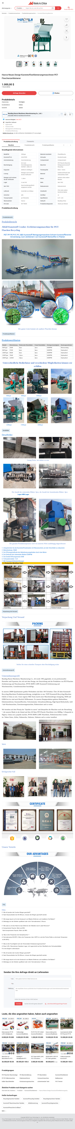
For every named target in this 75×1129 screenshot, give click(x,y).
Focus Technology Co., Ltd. (36, 1117)
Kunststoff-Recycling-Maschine (45, 13)
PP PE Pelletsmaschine (8, 1078)
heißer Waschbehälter (8, 1081)
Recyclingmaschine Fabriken (11, 1099)
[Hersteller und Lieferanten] (37, 3)
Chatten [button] (57, 93)
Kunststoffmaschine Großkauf (12, 1107)
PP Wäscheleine (42, 1075)
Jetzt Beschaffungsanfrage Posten (56, 1004)
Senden (18, 1004)
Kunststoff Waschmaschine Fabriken (13, 1103)
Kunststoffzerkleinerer (61, 1075)
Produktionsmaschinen (14, 13)
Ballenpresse (59, 1078)
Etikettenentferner (25, 1078)
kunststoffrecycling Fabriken (31, 1099)
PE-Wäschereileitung (25, 1075)
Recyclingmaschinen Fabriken (51, 1099)
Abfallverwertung (33, 1103)
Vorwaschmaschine (43, 1078)
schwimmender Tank (43, 1081)
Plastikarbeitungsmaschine (29, 13)
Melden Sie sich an (8, 133)
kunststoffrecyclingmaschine (50, 1103)
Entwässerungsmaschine (27, 1081)
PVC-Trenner (58, 1081)
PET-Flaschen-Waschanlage (9, 1075)
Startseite (4, 13)
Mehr (3, 1111)
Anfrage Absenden (19, 93)
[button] (67, 145)
